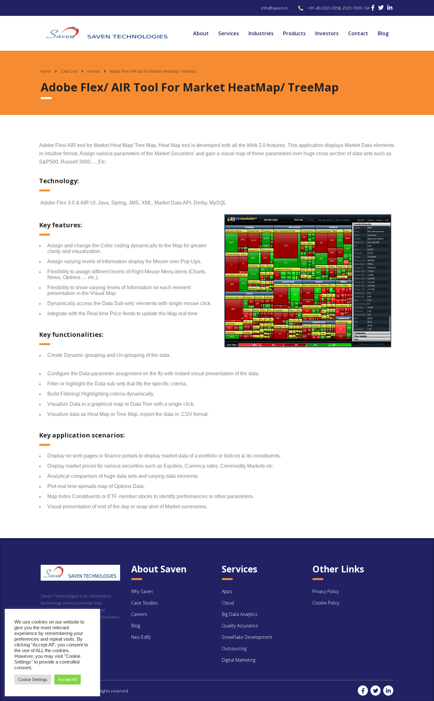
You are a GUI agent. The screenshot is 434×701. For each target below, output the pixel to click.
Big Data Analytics (240, 614)
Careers (139, 614)
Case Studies (144, 603)
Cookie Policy (325, 603)
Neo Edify (141, 637)
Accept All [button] (67, 679)
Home (46, 71)
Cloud (228, 603)
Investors (327, 33)
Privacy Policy (325, 591)
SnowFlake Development (247, 637)
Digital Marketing (238, 660)
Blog (383, 33)
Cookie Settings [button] (32, 679)
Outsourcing (234, 648)
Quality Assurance (240, 626)
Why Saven (142, 591)
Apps (227, 591)
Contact (358, 33)
